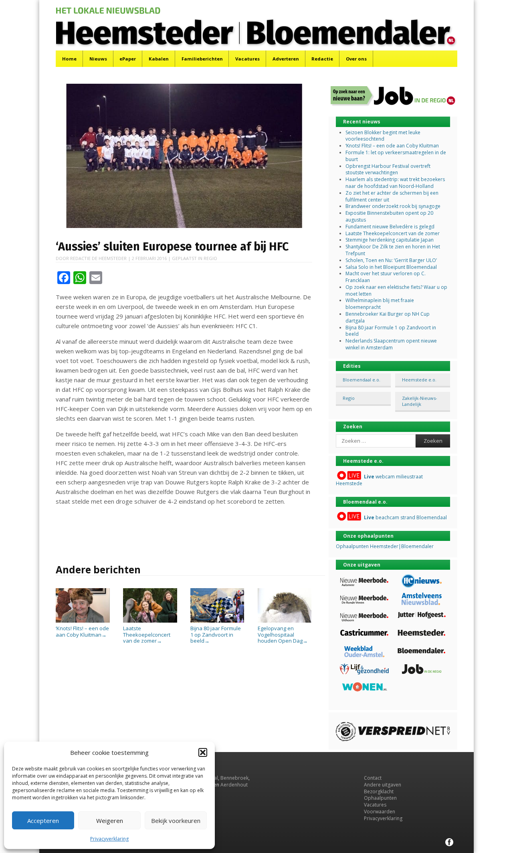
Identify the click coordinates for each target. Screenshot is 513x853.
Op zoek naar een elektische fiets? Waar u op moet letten (396, 290)
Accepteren (43, 821)
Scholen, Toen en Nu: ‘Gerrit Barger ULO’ (391, 260)
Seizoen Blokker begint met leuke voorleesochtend (382, 136)
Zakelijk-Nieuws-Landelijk (419, 401)
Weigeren (109, 821)
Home (69, 59)
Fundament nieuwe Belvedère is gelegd (389, 226)
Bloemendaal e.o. (361, 380)
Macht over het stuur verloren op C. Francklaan (385, 277)
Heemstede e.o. (419, 380)
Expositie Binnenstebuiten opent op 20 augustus (389, 216)
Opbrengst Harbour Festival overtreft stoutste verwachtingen (387, 169)
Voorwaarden (379, 811)
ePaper (127, 59)
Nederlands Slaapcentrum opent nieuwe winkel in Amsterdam (391, 344)
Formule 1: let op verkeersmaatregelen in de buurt (395, 156)
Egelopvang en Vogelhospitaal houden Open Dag (283, 634)
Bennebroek (234, 777)
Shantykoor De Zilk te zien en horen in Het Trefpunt (392, 250)
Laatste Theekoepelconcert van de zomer (146, 634)
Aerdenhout (234, 784)
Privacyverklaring (109, 838)
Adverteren (286, 59)
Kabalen (159, 59)
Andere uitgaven (382, 784)
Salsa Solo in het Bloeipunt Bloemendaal (391, 267)
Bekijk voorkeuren (175, 821)
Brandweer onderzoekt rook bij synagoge (392, 206)
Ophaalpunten (380, 798)
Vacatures (247, 59)
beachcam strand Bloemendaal (405, 517)
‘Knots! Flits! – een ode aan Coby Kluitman (82, 631)
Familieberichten (202, 59)
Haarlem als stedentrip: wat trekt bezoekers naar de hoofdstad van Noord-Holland (395, 183)
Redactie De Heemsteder (98, 258)
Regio (210, 258)
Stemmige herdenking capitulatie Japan (389, 239)
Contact (373, 777)
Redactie (322, 59)
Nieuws (98, 59)
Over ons (356, 59)
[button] (203, 752)
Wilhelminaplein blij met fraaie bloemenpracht (379, 304)
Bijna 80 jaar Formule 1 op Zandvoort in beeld (215, 634)
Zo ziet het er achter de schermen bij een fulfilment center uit (391, 196)
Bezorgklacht (379, 791)
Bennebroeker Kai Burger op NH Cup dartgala (387, 317)
